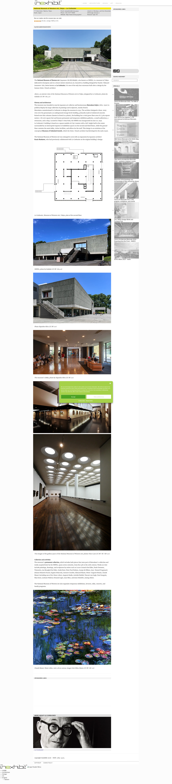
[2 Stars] (36, 21)
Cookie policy (81, 400)
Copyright (37, 763)
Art (111, 3)
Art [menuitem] (3, 776)
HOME (85, 3)
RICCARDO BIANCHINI (43, 27)
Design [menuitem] (4, 774)
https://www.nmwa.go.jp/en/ (73, 14)
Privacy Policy (89, 400)
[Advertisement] (72, 691)
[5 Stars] (40, 21)
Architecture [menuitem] (6, 772)
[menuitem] (4, 777)
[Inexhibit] (47, 3)
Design (105, 3)
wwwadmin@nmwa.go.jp (71, 11)
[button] (110, 383)
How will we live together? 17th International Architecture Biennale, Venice (125, 119)
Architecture (94, 3)
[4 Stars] (39, 21)
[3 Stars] (37, 21)
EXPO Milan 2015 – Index (122, 259)
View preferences (99, 397)
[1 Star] (34, 21)
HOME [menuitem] (4, 770)
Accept (73, 397)
